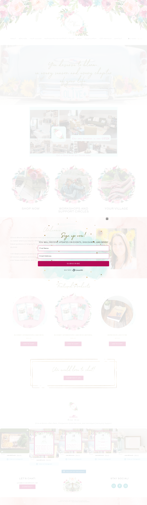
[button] (107, 219)
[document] (73, 252)
